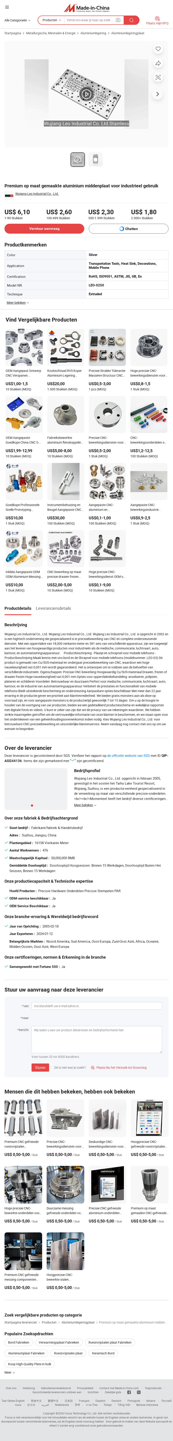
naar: (25, 1018)
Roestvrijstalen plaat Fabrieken (110, 1342)
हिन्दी (77, 1404)
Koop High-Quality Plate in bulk (29, 1364)
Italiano (150, 1400)
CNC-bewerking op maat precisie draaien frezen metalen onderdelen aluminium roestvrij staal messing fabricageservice (65, 575)
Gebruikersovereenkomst (56, 1388)
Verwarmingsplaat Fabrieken (59, 1342)
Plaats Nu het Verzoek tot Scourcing (119, 1067)
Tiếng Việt (124, 1404)
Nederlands (62, 1404)
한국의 (31, 1404)
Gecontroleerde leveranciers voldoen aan (57, 1392)
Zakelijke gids (113, 1392)
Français (84, 1400)
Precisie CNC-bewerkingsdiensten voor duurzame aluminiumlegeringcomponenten (107, 440)
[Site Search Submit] (131, 20)
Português (133, 1400)
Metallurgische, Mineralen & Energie (50, 33)
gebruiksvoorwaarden (110, 1425)
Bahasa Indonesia (147, 1404)
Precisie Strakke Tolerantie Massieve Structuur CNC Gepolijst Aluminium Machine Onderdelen (107, 373)
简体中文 (36, 1400)
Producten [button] (50, 20)
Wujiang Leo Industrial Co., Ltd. (37, 193)
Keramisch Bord (103, 1353)
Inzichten (93, 1392)
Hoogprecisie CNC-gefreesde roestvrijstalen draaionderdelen (148, 1146)
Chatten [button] (131, 229)
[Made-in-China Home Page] (86, 7)
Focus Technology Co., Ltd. (81, 1413)
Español (100, 1400)
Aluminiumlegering (93, 33)
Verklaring (29, 1388)
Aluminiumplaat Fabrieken (26, 1353)
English (20, 1400)
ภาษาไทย (92, 1404)
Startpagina (13, 33)
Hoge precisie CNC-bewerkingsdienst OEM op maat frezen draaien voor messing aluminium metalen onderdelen (107, 575)
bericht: (24, 1030)
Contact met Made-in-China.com (119, 1388)
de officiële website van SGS (128, 755)
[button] (7, 7)
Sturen (40, 1067)
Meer (8, 1372)
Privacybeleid (85, 1388)
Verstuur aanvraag (44, 228)
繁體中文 (53, 1400)
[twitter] (139, 1392)
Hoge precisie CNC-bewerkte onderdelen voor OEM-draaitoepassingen (23, 1213)
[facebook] (129, 1392)
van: (26, 1006)
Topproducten (153, 1388)
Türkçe (108, 1404)
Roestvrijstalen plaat (68, 1353)
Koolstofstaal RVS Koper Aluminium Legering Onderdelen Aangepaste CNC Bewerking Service (64, 373)
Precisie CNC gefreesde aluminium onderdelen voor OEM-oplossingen (105, 1213)
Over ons (11, 1388)
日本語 (69, 1400)
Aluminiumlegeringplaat (127, 33)
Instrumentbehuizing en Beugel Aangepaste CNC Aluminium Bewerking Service (64, 508)
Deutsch (116, 1400)
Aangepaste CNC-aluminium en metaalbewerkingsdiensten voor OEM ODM (107, 508)
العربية (45, 1404)
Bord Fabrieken (18, 1342)
